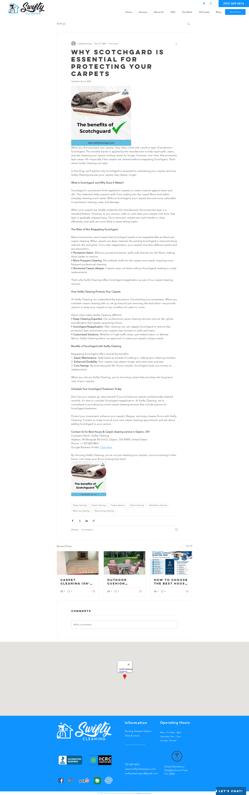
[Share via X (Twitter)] (79, 520)
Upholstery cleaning (158, 505)
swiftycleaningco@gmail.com (141, 773)
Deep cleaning (79, 505)
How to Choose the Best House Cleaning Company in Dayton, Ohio (171, 581)
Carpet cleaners (118, 505)
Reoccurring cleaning (104, 510)
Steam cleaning (137, 505)
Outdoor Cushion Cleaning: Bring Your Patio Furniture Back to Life (124, 581)
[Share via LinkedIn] (86, 520)
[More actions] (176, 43)
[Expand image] (101, 116)
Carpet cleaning (98, 505)
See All (189, 545)
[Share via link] (93, 520)
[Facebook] (204, 3)
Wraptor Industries (143, 793)
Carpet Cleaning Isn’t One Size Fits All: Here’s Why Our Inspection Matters (76, 581)
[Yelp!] (211, 3)
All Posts (61, 23)
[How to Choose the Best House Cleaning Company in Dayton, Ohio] (171, 563)
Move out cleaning (81, 510)
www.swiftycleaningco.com (140, 768)
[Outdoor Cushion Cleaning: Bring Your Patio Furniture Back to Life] (124, 563)
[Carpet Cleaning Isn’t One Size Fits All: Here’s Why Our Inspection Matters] (78, 563)
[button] (144, 12)
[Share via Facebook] (72, 520)
